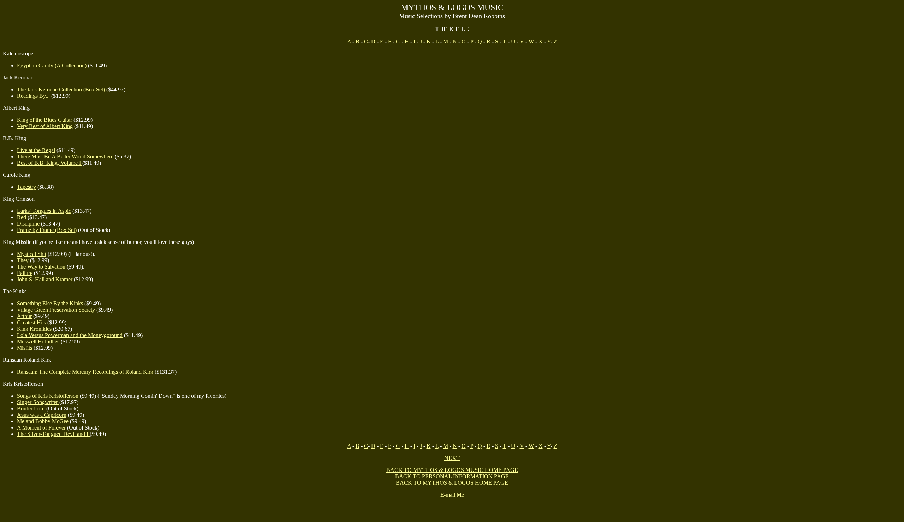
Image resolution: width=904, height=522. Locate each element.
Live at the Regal (36, 150)
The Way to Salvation (41, 267)
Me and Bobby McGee (43, 421)
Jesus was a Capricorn (41, 415)
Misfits (24, 348)
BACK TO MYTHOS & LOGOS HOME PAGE (452, 483)
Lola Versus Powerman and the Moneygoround (70, 335)
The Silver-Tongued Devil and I (53, 434)
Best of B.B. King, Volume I (49, 163)
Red (21, 217)
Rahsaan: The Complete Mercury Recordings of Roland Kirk (85, 372)
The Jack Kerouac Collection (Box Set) (61, 89)
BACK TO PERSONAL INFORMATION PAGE (452, 476)
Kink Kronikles (34, 329)
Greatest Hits (31, 322)
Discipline (28, 224)
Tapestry (26, 187)
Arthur (24, 316)
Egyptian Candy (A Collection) (52, 65)
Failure (24, 273)
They (23, 260)
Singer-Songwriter (38, 402)
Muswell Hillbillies (38, 341)
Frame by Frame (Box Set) (47, 230)
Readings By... (33, 96)
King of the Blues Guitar (44, 120)
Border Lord (31, 409)
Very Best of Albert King (45, 126)
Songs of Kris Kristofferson (47, 396)
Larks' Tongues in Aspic (44, 211)
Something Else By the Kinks (50, 303)
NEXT (452, 458)
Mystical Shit (31, 254)
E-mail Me (452, 495)
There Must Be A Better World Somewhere (65, 157)
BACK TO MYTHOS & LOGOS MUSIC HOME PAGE (452, 470)
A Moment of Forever (41, 428)
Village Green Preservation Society (56, 310)
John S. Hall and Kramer (44, 279)
